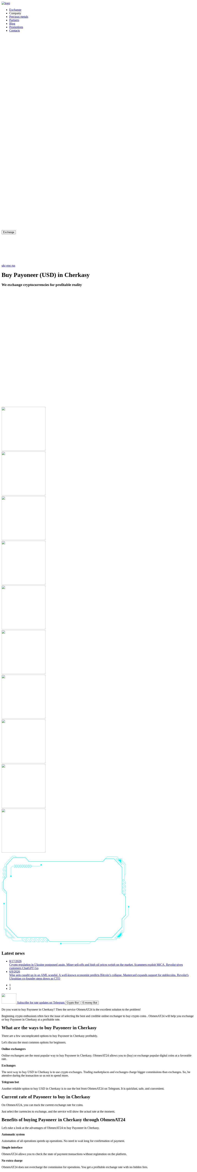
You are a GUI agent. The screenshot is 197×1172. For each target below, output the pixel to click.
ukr (4, 265)
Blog (12, 23)
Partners (14, 20)
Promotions (16, 27)
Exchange (15, 9)
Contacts (14, 30)
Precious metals (18, 16)
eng (9, 265)
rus (13, 265)
